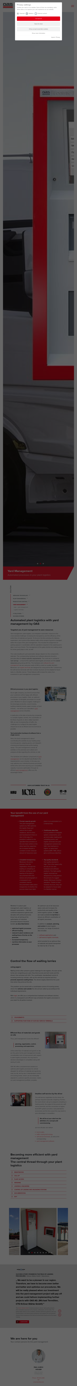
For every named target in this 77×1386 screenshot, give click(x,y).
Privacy (58, 37)
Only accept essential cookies (38, 29)
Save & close (38, 24)
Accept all (38, 18)
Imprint (53, 37)
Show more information (38, 33)
